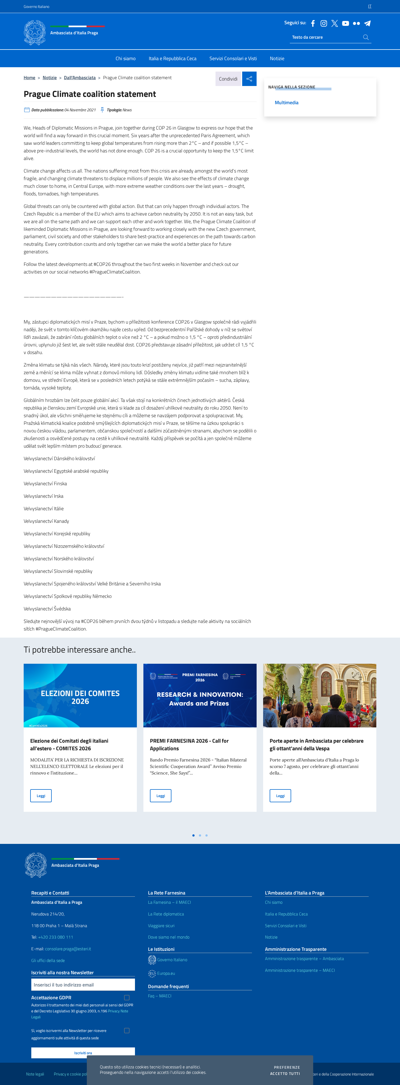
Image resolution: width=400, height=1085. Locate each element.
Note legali (35, 1074)
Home (29, 77)
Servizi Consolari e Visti (285, 925)
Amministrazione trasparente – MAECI (300, 970)
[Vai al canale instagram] (322, 23)
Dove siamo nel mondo (168, 937)
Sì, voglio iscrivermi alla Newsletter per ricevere (68, 1031)
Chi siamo (273, 902)
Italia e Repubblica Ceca (286, 914)
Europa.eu (165, 973)
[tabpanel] (80, 747)
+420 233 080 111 (55, 937)
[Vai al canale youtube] (344, 23)
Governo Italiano (36, 6)
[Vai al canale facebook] (311, 23)
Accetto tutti (285, 1073)
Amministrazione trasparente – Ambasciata (304, 958)
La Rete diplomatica (166, 914)
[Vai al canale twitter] (333, 23)
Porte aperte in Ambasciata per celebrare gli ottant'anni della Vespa (317, 744)
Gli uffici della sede (48, 960)
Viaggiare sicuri (161, 925)
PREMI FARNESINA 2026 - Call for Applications (189, 744)
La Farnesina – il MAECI (169, 902)
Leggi (44, 795)
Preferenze (287, 1067)
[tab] (193, 835)
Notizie (50, 77)
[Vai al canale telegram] (366, 23)
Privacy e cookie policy (73, 1074)
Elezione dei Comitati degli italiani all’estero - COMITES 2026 (69, 744)
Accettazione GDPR (51, 997)
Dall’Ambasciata (80, 77)
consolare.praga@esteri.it (68, 948)
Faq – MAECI (159, 995)
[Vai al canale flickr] (355, 23)
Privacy (114, 1011)
